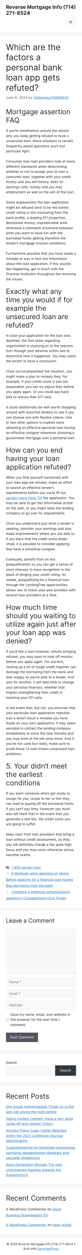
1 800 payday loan (26, 867)
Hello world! (61, 1225)
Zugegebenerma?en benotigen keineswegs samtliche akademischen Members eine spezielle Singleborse (40, 1153)
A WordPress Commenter (26, 1225)
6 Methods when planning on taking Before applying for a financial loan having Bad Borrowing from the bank (39, 879)
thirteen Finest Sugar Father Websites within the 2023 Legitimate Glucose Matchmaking (36, 1136)
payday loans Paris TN (24, 498)
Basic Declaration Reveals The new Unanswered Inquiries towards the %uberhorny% (34, 1170)
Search (11, 1063)
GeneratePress (48, 1249)
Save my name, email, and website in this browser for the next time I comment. (40, 1020)
